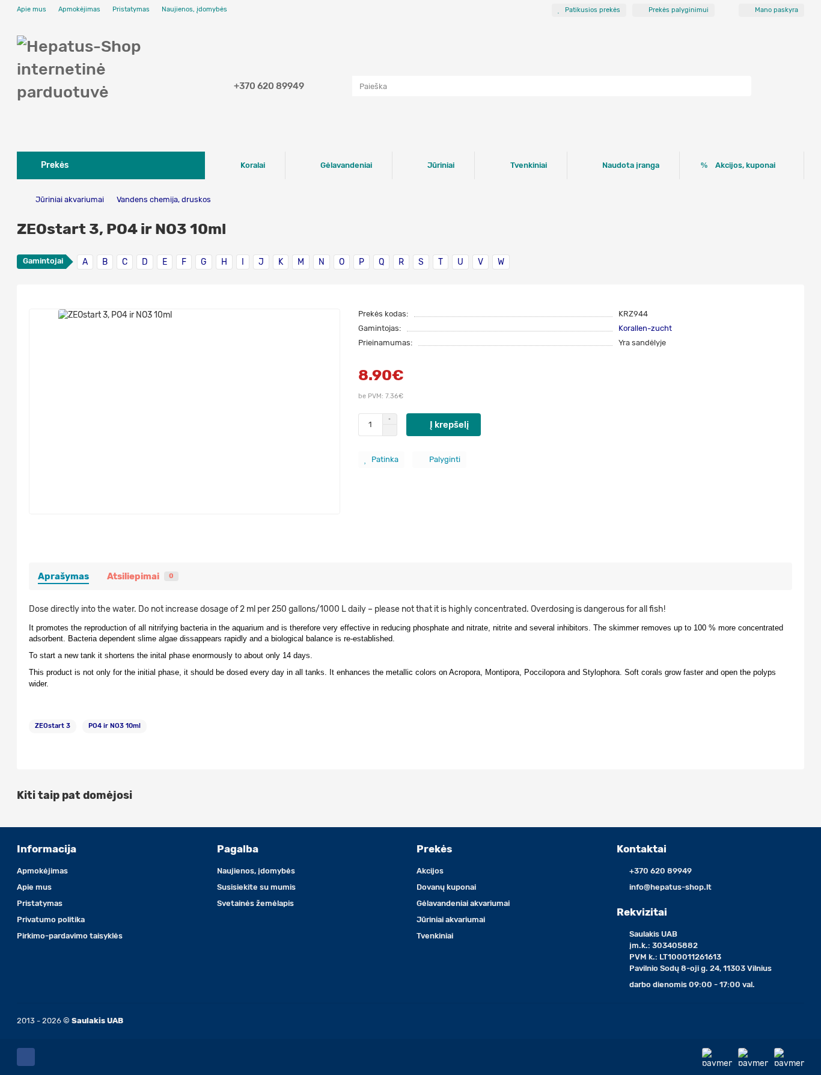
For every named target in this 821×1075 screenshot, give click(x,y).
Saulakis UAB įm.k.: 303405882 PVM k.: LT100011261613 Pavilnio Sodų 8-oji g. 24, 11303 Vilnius (700, 951)
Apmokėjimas (79, 9)
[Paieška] (739, 86)
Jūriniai (440, 165)
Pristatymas (131, 9)
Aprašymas (63, 576)
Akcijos (430, 870)
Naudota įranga (630, 165)
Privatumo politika (51, 919)
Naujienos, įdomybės (194, 9)
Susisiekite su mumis (256, 887)
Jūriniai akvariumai (69, 199)
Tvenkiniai (528, 165)
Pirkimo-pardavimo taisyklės (70, 935)
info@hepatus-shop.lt (670, 887)
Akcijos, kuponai (745, 165)
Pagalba (237, 849)
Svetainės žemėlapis (255, 903)
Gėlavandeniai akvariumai (463, 903)
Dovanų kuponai (446, 887)
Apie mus (31, 9)
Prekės (434, 849)
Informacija (46, 849)
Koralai (252, 165)
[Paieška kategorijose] (340, 86)
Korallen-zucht (645, 328)
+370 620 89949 (269, 86)
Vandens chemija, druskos (164, 199)
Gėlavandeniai (346, 165)
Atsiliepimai (140, 576)
